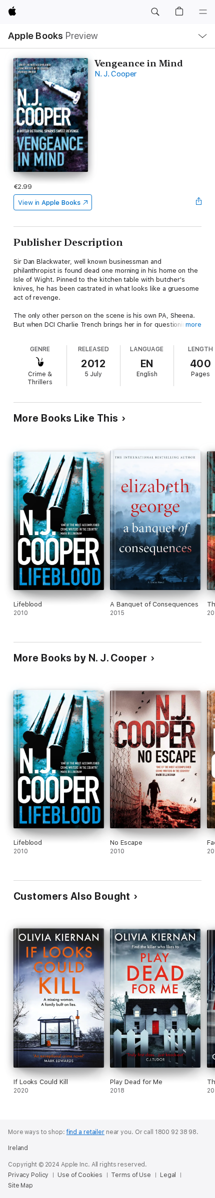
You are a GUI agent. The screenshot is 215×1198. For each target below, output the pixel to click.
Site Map (20, 1185)
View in (49, 202)
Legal (168, 1175)
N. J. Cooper (115, 73)
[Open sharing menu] (198, 202)
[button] (155, 12)
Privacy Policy (28, 1175)
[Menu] (203, 12)
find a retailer (85, 1132)
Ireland (18, 1148)
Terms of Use (131, 1175)
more (194, 324)
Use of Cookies (80, 1175)
